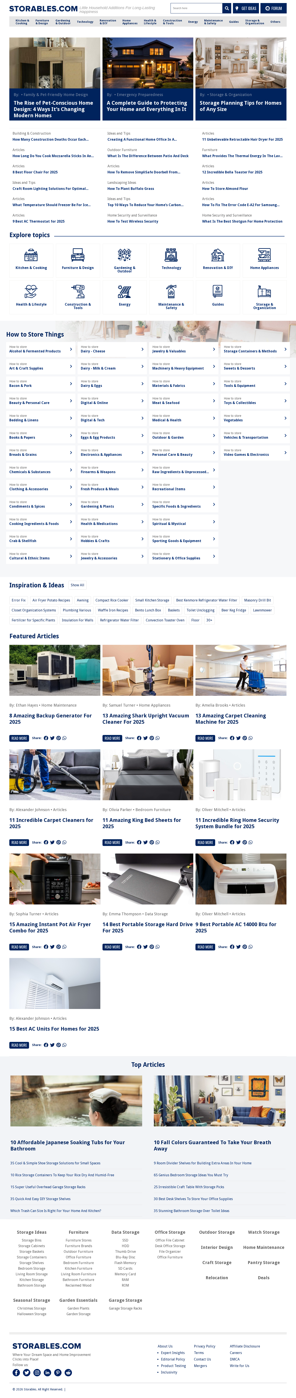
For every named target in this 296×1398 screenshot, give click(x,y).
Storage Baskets (32, 1252)
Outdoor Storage (217, 1232)
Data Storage (156, 914)
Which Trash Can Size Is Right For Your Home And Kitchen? (55, 1211)
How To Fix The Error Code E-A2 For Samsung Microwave (239, 205)
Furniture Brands (78, 1246)
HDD (125, 1246)
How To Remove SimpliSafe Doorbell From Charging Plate (142, 172)
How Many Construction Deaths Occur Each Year (49, 140)
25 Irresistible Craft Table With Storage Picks (189, 1187)
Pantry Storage (264, 1262)
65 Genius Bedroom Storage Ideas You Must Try (191, 1175)
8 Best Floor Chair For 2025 (35, 172)
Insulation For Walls (77, 620)
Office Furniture (78, 1257)
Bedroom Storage (31, 1268)
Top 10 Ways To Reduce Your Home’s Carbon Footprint (144, 205)
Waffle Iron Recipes (113, 610)
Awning (83, 600)
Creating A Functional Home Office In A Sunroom (140, 140)
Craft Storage (216, 1262)
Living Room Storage (32, 1274)
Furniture (78, 1232)
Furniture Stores (78, 1240)
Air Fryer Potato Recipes (51, 600)
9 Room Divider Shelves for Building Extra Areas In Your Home (203, 1163)
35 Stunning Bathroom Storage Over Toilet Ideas (191, 1211)
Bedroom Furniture (153, 809)
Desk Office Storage (170, 1246)
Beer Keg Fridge (233, 610)
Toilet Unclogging (201, 610)
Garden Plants (78, 1308)
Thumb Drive (125, 1252)
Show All (77, 585)
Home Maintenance (59, 705)
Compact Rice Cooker (112, 600)
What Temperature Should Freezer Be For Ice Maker (50, 205)
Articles (238, 705)
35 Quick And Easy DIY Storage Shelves (40, 1199)
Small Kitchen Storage (152, 600)
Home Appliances (154, 705)
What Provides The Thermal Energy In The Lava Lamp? (242, 156)
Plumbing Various (77, 610)
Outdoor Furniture (78, 1252)
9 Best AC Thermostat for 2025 (39, 221)
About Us (165, 1346)
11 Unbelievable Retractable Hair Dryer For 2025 (242, 140)
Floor (195, 620)
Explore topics (29, 235)
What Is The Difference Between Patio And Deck (148, 156)
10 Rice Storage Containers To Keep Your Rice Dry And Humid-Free (62, 1175)
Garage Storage (125, 1300)
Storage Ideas (32, 1232)
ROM (125, 1285)
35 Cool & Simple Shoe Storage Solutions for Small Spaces (55, 1163)
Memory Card (125, 1274)
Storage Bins (31, 1240)
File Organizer (170, 1252)
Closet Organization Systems (34, 610)
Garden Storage (79, 1314)
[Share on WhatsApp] (64, 738)
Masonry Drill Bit (257, 600)
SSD (125, 1240)
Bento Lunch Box (148, 610)
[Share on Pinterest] (58, 738)
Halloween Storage (31, 1314)
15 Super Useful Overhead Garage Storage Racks (47, 1187)
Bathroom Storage (32, 1285)
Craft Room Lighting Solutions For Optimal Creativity (49, 189)
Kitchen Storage (32, 1280)
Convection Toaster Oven (165, 620)
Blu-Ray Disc (125, 1257)
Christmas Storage (31, 1308)
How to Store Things (35, 334)
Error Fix (19, 600)
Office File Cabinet (170, 1240)
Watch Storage (264, 1232)
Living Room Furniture (78, 1274)
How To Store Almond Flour (225, 189)
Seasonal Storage (31, 1300)
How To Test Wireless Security (132, 221)
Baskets (174, 610)
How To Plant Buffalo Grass (130, 189)
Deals (264, 1277)
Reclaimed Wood (78, 1285)
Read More (19, 738)
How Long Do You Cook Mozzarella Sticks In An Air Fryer (52, 156)
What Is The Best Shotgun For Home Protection (242, 221)
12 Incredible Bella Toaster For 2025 (232, 172)
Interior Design (217, 1247)
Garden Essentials (78, 1300)
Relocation (217, 1277)
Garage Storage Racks (125, 1308)
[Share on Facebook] (46, 738)
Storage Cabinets (31, 1246)
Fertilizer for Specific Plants (33, 620)
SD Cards (125, 1268)
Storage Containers (32, 1257)
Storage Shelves (32, 1263)
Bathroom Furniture (78, 1280)
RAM (125, 1280)
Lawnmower (262, 610)
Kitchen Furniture (78, 1268)
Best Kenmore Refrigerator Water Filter (206, 600)
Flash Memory (125, 1263)
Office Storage (170, 1232)
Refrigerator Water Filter (119, 620)
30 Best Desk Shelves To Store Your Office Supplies (193, 1199)
